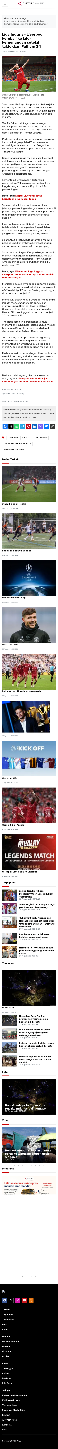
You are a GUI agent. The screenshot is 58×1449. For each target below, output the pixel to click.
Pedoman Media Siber (14, 1410)
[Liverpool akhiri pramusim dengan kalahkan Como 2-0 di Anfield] (29, 805)
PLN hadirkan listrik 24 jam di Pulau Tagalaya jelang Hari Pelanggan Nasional (34, 1032)
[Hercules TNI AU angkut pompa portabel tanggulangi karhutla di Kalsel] (9, 951)
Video (5, 1120)
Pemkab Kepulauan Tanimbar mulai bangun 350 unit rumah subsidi (35, 1059)
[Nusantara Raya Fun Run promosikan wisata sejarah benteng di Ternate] (9, 1020)
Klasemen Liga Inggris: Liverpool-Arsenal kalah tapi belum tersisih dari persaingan (28, 274)
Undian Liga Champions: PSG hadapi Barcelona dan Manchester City (28, 596)
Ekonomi (6, 1351)
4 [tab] (33, 1116)
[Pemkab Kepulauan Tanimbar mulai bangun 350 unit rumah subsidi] (9, 1060)
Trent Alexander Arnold (17, 444)
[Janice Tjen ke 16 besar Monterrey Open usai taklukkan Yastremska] (9, 895)
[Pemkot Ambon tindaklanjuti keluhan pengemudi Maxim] (9, 938)
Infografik (8, 1168)
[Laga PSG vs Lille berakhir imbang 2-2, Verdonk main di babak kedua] (29, 484)
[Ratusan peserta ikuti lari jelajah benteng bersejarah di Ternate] (9, 1047)
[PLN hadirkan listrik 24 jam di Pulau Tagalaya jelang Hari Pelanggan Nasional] (9, 1033)
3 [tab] (29, 1116)
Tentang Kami (9, 1405)
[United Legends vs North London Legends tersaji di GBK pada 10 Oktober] (29, 852)
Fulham (26, 438)
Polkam (6, 1373)
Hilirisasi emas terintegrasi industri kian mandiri (24, 1266)
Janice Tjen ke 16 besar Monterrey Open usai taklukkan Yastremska (36, 894)
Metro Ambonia (10, 1341)
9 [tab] (43, 1165)
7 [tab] (35, 1165)
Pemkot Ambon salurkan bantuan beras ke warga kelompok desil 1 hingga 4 (29, 1154)
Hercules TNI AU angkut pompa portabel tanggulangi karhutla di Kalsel (36, 950)
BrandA (6, 1415)
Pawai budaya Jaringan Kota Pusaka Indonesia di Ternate (28, 1006)
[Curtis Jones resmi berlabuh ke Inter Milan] (26, 716)
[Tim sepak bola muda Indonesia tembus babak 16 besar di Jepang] (29, 531)
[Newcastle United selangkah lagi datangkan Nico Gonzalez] (29, 624)
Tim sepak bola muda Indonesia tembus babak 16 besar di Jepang (25, 549)
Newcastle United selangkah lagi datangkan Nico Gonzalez (27, 643)
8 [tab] (39, 1165)
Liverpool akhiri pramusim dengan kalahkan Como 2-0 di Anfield (27, 823)
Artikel (5, 1356)
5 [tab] (37, 1116)
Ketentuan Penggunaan (15, 1395)
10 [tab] (48, 1165)
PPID (4, 1429)
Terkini (6, 1309)
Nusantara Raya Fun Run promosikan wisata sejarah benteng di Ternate (33, 1019)
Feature (6, 1378)
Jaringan (6, 1390)
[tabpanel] (29, 1097)
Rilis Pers (7, 1383)
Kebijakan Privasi (11, 1400)
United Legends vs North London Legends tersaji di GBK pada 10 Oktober (26, 870)
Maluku (6, 1336)
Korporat (7, 1425)
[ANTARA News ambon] (32, 4)
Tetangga (7, 1368)
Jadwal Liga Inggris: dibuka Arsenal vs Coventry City (23, 776)
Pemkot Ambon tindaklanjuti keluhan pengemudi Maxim (34, 935)
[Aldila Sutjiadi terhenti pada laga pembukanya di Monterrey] (9, 908)
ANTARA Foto (9, 1420)
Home (10, 18)
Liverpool (13, 438)
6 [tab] (31, 1165)
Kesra (5, 1363)
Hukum (6, 1346)
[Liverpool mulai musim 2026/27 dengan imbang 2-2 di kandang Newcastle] (29, 671)
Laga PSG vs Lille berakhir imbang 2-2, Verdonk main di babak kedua (28, 502)
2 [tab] (24, 1116)
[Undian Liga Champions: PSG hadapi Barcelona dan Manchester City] (29, 578)
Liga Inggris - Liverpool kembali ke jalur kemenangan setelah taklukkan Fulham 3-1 (26, 22)
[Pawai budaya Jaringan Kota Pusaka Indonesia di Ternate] (29, 987)
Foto (5, 1072)
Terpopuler (9, 882)
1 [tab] (20, 1116)
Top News (8, 963)
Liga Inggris (40, 438)
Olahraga (21, 18)
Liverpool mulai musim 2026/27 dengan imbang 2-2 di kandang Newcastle (24, 690)
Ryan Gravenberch (14, 450)
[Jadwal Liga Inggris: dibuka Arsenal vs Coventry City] (29, 758)
